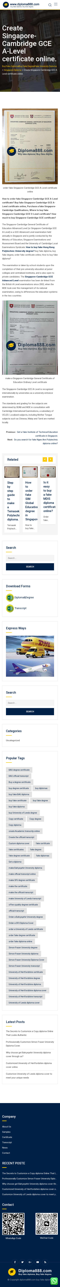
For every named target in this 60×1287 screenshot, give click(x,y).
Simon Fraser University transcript (24, 966)
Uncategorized (13, 740)
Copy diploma (15, 825)
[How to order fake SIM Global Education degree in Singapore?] (12, 472)
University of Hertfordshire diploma (25, 984)
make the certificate (18, 886)
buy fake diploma (17, 806)
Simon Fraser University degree (23, 947)
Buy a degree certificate (20, 782)
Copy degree (35, 819)
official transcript (16, 911)
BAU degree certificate (19, 770)
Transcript (20, 608)
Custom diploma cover (19, 843)
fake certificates (16, 849)
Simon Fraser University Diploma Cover (26, 960)
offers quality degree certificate (23, 905)
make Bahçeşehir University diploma (25, 868)
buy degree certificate (19, 788)
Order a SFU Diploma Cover (21, 923)
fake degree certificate (19, 855)
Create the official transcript (21, 837)
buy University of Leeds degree (23, 813)
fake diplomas (42, 855)
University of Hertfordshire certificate (26, 972)
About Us (6, 1126)
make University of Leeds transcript (25, 898)
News (5, 1147)
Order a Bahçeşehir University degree (26, 917)
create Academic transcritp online (24, 831)
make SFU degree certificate (22, 880)
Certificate (7, 1137)
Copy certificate (16, 819)
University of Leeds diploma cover (24, 1003)
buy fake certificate (18, 800)
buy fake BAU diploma (19, 794)
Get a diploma (15, 862)
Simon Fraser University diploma (23, 954)
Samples (6, 1132)
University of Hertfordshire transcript (25, 996)
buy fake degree (40, 800)
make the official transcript (21, 892)
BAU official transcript (19, 776)
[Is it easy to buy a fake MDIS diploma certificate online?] (30, 472)
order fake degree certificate (22, 935)
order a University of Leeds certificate (26, 929)
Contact (6, 1153)
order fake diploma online (20, 941)
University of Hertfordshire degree (24, 978)
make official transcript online (22, 874)
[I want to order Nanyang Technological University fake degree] (48, 472)
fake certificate (43, 843)
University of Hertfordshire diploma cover (27, 990)
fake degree (35, 849)
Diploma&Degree (24, 597)
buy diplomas (41, 788)
